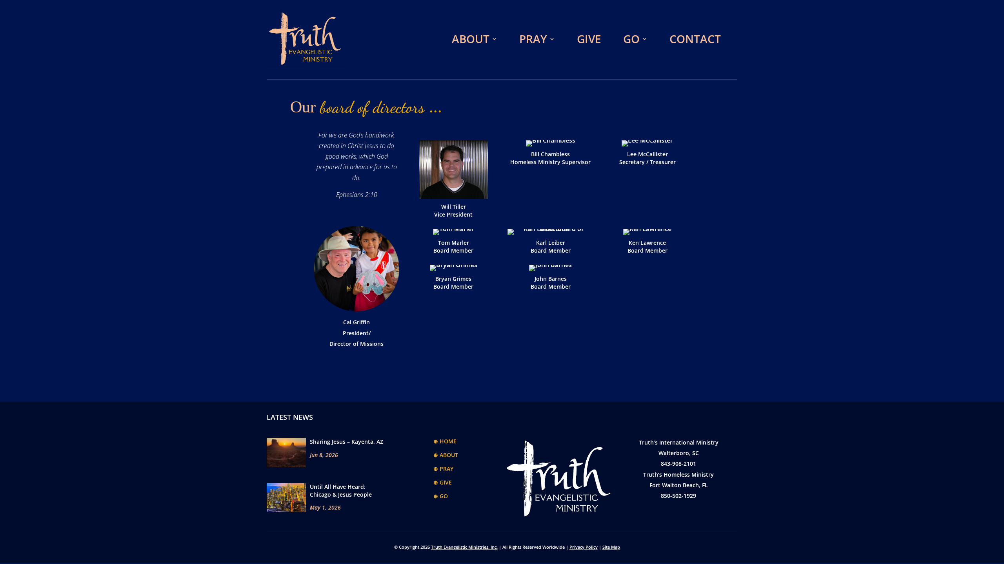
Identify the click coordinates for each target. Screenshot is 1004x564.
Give (589, 38)
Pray (533, 38)
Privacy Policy (583, 547)
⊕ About (445, 455)
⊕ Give (442, 482)
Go (631, 38)
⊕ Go (440, 496)
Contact (695, 38)
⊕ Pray (443, 468)
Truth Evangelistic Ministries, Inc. (464, 547)
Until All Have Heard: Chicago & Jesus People (341, 490)
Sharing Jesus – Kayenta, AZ (346, 441)
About (470, 38)
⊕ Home (445, 441)
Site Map (611, 547)
